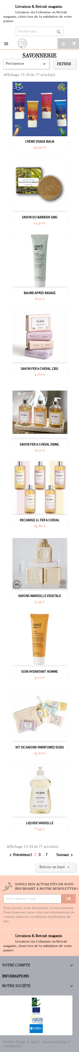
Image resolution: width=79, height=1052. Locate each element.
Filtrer (64, 64)
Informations (15, 976)
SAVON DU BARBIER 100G (39, 217)
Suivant (65, 855)
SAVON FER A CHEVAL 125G (39, 368)
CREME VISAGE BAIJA (39, 141)
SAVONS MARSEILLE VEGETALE (39, 596)
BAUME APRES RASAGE (40, 293)
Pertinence (26, 63)
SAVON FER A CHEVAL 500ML (39, 444)
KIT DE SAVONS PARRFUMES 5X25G (39, 747)
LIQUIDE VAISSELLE (39, 823)
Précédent (19, 855)
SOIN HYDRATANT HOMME (39, 671)
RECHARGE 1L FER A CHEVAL (39, 520)
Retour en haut (55, 867)
